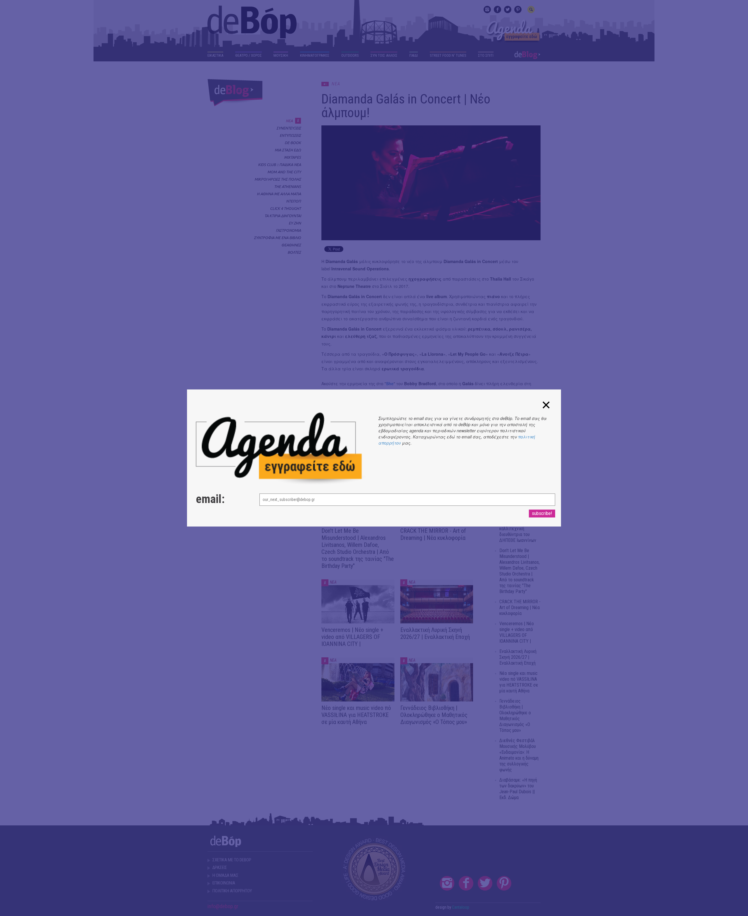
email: (210, 499)
